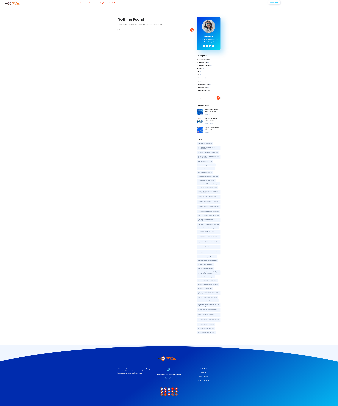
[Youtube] (176, 388)
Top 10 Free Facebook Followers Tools (212, 129)
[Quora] (172, 394)
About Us (82, 3)
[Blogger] (165, 394)
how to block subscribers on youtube (208, 215)
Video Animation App (203, 84)
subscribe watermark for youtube (207, 297)
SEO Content (200, 78)
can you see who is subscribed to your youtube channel (208, 156)
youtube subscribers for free (206, 332)
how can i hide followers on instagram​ (208, 184)
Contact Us (203, 369)
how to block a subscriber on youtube (208, 211)
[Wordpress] (176, 391)
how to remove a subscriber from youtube (207, 237)
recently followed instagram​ (206, 277)
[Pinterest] (165, 391)
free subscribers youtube (205, 172)
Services (92, 3)
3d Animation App (202, 62)
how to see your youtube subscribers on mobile (208, 252)
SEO (198, 75)
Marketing (200, 69)
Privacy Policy (203, 376)
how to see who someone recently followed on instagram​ (208, 242)
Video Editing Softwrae (203, 90)
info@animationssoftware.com (169, 374)
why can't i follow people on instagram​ (206, 315)
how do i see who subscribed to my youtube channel (207, 192)
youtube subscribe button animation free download (208, 320)
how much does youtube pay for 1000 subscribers (208, 207)
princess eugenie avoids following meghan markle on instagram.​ (207, 272)
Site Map (203, 373)
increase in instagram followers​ (207, 257)
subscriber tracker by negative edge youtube (208, 292)
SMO (198, 81)
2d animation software (203, 59)
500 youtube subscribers (205, 143)
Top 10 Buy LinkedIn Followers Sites (211, 120)
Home (74, 3)
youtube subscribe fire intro (206, 324)
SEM (198, 72)
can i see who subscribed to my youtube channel (206, 148)
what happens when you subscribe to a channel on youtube (208, 305)
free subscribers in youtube (206, 169)
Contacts (112, 3)
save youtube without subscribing (207, 280)
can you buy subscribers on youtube (208, 152)
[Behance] (169, 391)
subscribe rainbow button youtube (208, 284)
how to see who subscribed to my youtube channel (207, 247)
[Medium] (161, 391)
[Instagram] (172, 388)
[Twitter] (161, 388)
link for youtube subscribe (205, 268)
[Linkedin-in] (169, 388)
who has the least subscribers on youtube (207, 310)
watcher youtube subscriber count (208, 301)
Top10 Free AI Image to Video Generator (212, 111)
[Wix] (169, 394)
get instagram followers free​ (206, 180)
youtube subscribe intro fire (206, 328)
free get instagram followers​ (206, 165)
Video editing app (202, 87)
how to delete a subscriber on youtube (206, 219)
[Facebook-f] (165, 388)
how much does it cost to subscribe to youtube (208, 202)
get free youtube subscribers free (208, 176)
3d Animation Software (203, 65)
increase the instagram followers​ (207, 260)
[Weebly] (161, 394)
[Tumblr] (172, 391)
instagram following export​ (205, 264)
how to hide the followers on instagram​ (206, 232)
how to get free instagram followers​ (208, 224)
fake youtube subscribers (205, 161)
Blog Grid (103, 3)
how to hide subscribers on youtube (208, 228)
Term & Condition (203, 380)
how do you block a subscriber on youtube (207, 197)
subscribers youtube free (205, 288)
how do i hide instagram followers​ (207, 187)
